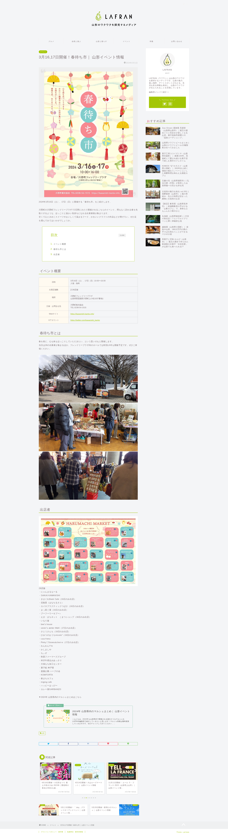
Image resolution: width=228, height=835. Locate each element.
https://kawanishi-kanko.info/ (82, 314)
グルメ (51, 41)
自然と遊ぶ (76, 41)
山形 (42, 733)
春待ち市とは (59, 249)
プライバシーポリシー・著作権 (52, 832)
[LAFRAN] (114, 26)
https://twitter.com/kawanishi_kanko (85, 320)
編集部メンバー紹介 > (159, 92)
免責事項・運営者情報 (75, 832)
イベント (126, 41)
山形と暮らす (101, 41)
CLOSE (122, 235)
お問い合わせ (176, 41)
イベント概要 (59, 244)
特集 (151, 41)
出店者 (56, 254)
